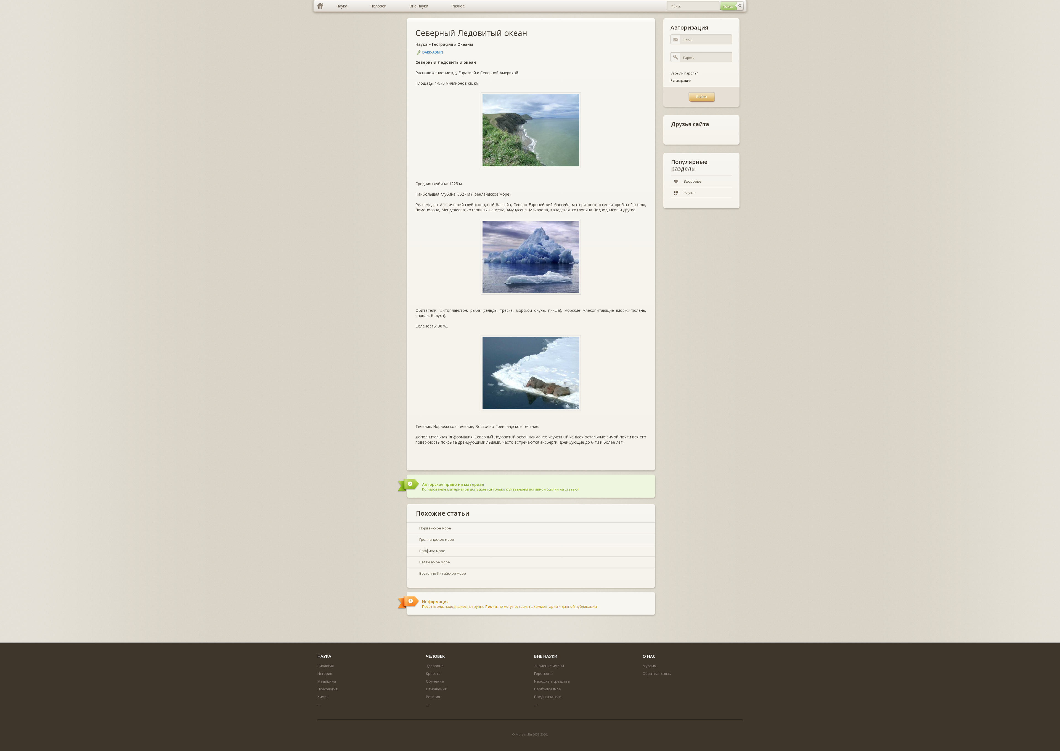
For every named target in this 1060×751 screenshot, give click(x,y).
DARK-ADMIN (432, 52)
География (442, 44)
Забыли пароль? (684, 73)
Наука (421, 44)
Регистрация (681, 80)
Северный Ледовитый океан (471, 32)
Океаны (465, 44)
